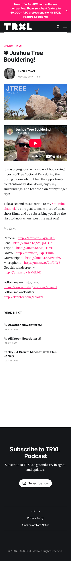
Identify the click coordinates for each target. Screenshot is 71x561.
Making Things (13, 45)
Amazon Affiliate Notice (35, 525)
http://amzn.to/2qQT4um (35, 253)
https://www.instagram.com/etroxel (30, 287)
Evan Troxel (26, 71)
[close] (67, 10)
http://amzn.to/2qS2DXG (36, 238)
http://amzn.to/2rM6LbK (22, 272)
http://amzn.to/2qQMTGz (32, 243)
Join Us (35, 511)
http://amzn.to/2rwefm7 (43, 258)
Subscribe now (38, 483)
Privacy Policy (35, 518)
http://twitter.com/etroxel (23, 297)
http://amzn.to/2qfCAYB (42, 263)
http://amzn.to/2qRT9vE (34, 248)
